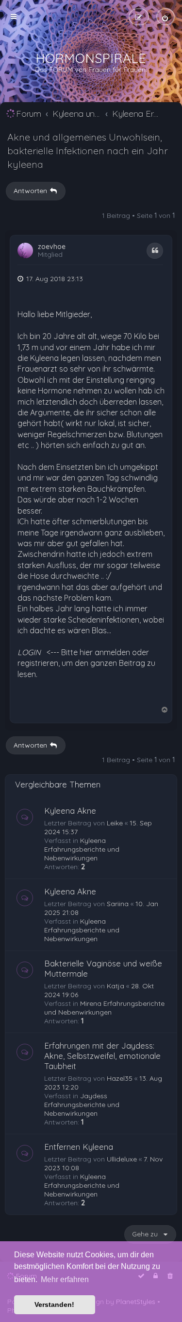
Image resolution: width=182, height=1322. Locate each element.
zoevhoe (52, 247)
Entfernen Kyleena (78, 1147)
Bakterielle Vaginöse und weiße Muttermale (103, 968)
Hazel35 (119, 1078)
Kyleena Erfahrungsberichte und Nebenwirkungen (81, 849)
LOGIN (29, 652)
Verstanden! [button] (54, 1304)
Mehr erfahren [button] (65, 1279)
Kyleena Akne (70, 810)
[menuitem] (165, 16)
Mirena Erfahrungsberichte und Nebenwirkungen (104, 1008)
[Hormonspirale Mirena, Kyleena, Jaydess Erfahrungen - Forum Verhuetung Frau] (91, 63)
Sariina (118, 903)
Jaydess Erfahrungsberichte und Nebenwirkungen (81, 1104)
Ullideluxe (122, 1159)
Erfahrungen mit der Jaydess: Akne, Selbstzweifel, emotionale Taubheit (102, 1055)
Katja (115, 986)
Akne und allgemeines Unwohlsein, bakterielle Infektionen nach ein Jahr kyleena (87, 150)
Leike (115, 823)
